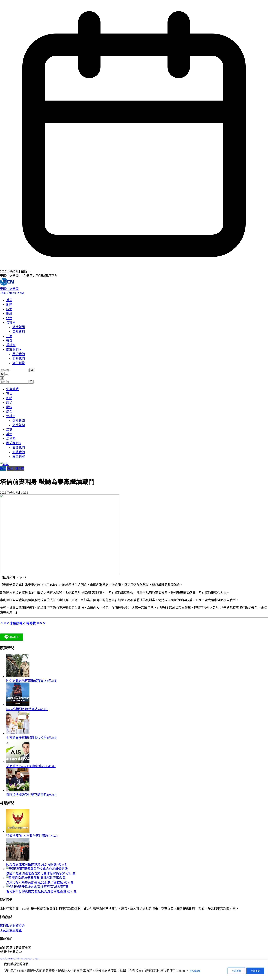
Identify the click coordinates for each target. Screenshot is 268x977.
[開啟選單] (6, 374)
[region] (134, 968)
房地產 (11, 345)
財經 (9, 313)
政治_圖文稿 (15, 468)
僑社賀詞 (18, 331)
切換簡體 (12, 389)
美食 (9, 340)
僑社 (10, 322)
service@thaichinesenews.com (19, 959)
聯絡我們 (18, 358)
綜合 (9, 318)
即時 (9, 304)
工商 (9, 336)
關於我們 (13, 349)
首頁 (9, 300)
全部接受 (255, 971)
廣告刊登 (18, 363)
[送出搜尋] (31, 370)
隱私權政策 (195, 971)
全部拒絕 (236, 971)
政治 (9, 309)
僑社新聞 (18, 327)
